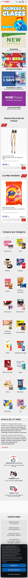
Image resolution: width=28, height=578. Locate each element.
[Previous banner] (2, 125)
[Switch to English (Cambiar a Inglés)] (22, 2)
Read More (5, 447)
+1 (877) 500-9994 (14, 523)
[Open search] (16, 2)
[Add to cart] (24, 167)
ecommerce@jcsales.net (14, 529)
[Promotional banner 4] (14, 18)
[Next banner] (5, 125)
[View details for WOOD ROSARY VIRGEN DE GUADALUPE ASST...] (14, 141)
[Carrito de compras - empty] (25, 2)
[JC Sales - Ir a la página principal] (6, 2)
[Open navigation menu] (1, 2)
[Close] (24, 546)
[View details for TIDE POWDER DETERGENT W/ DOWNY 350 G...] (14, 193)
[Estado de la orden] (19, 2)
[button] (4, 27)
